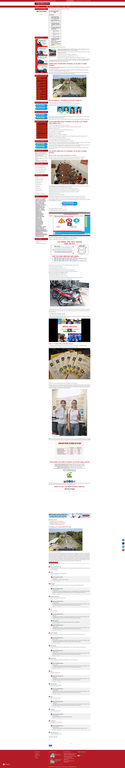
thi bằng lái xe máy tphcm (40, 213)
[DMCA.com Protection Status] (80, 755)
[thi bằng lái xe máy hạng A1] (41, 108)
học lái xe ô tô (43, 204)
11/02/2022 (58, 693)
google (60, 551)
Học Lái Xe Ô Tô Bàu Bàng (42, 134)
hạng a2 (37, 203)
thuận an (37, 217)
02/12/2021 (58, 606)
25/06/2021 (56, 570)
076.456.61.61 (68, 470)
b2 (41, 198)
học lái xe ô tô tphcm (39, 206)
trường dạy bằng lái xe (39, 224)
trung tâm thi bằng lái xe (39, 221)
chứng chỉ (37, 177)
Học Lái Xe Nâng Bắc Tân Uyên (40, 169)
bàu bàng (44, 198)
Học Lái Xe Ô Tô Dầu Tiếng (42, 136)
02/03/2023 (56, 723)
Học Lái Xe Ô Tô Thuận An (42, 127)
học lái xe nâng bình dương (58, 521)
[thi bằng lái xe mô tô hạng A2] (41, 51)
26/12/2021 (58, 630)
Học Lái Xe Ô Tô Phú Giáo (42, 138)
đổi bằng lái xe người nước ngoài (41, 229)
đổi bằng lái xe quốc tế (39, 232)
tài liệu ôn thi (57, 6)
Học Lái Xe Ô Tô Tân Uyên (42, 130)
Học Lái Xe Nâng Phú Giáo (40, 165)
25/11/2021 (56, 635)
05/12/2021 (58, 623)
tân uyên (44, 226)
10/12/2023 (56, 735)
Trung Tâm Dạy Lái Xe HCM (41, 243)
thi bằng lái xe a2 (38, 188)
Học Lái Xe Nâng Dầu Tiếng (40, 167)
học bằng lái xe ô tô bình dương (59, 523)
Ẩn (55, 12)
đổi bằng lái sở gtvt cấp (39, 179)
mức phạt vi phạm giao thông (40, 207)
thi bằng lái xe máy (38, 190)
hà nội (43, 202)
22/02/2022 (58, 706)
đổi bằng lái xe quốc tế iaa (40, 236)
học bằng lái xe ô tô (38, 184)
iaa (43, 206)
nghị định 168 (37, 186)
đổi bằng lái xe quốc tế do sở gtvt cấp (41, 234)
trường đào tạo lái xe (39, 226)
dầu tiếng (39, 202)
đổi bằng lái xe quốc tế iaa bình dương (57, 524)
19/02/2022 (56, 699)
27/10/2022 (56, 712)
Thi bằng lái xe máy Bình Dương (63, 51)
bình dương (37, 199)
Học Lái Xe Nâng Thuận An (40, 172)
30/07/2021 (56, 586)
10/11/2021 (56, 599)
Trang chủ (51, 6)
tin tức (63, 6)
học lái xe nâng (38, 204)
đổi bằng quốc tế (38, 182)
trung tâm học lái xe (39, 220)
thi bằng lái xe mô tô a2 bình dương (60, 522)
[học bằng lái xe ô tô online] (41, 147)
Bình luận (51, 570)
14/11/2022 (58, 718)
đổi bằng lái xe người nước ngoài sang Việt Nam (41, 231)
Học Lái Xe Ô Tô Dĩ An (41, 125)
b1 (39, 198)
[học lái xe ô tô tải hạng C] (41, 68)
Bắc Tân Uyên (42, 199)
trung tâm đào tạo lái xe (39, 222)
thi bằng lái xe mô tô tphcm (40, 216)
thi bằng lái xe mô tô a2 (39, 215)
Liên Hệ (68, 6)
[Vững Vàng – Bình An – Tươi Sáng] (42, 3)
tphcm (40, 217)
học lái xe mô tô (41, 203)
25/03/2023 (58, 729)
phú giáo (42, 208)
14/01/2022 (58, 681)
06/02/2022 (56, 686)
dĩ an (36, 202)
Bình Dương (55, 60)
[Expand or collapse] (59, 11)
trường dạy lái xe (38, 225)
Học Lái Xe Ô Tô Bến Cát (42, 128)
